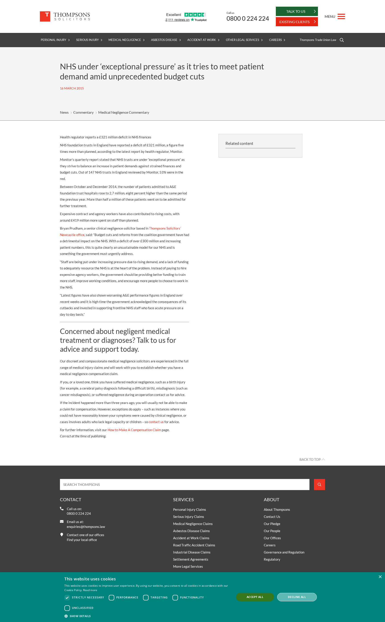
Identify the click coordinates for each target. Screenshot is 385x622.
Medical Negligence (125, 40)
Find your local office (82, 540)
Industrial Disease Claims (192, 552)
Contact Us (272, 517)
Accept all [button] (255, 597)
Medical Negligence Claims (193, 524)
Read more (90, 590)
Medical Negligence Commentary (123, 112)
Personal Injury (53, 40)
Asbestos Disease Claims (191, 531)
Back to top (310, 459)
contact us (156, 422)
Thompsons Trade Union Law (318, 40)
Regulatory (272, 559)
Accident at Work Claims (191, 538)
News (64, 112)
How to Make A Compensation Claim (134, 430)
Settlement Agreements (190, 559)
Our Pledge (272, 524)
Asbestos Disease (164, 40)
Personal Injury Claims (189, 509)
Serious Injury (87, 40)
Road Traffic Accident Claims (194, 545)
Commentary (83, 112)
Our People (272, 531)
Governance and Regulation (284, 552)
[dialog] (192, 597)
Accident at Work (201, 40)
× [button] (380, 577)
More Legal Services (188, 566)
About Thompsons (277, 509)
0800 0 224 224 (248, 18)
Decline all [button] (297, 597)
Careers (275, 40)
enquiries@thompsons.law (86, 527)
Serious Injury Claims (188, 517)
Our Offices (272, 538)
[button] (146, 616)
